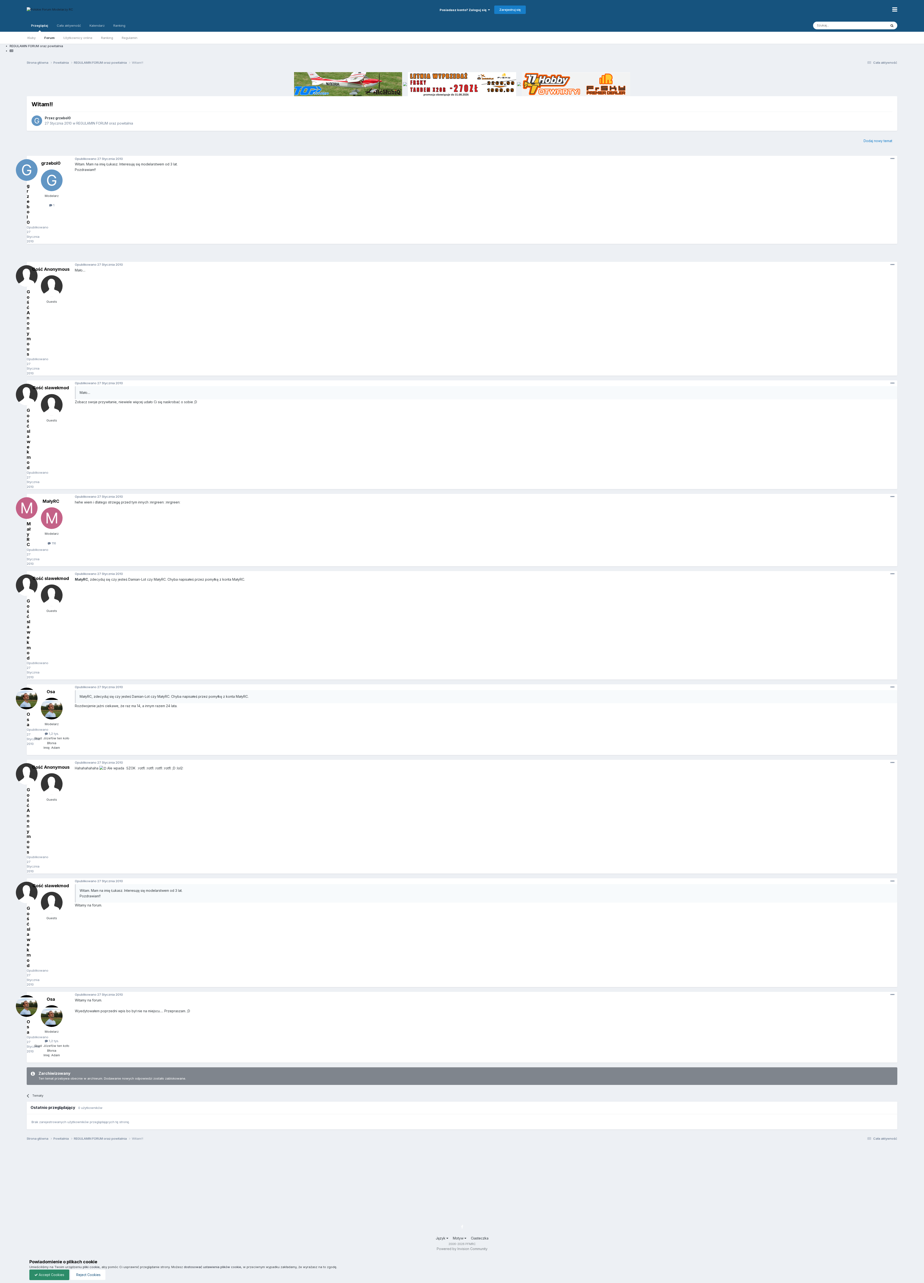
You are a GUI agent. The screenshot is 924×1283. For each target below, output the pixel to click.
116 (53, 543)
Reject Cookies (88, 1275)
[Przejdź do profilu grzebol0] (37, 120)
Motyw (458, 1238)
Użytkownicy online (77, 38)
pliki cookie (91, 1267)
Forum (49, 38)
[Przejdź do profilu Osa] (52, 708)
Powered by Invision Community (462, 1249)
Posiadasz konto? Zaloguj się (464, 10)
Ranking (107, 38)
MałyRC (51, 501)
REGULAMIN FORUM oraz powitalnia (104, 123)
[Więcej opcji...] (892, 159)
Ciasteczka (479, 1238)
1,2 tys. (53, 734)
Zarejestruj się (510, 10)
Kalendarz (97, 25)
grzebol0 (63, 118)
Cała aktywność (69, 25)
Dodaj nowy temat (878, 141)
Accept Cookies (51, 1275)
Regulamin (129, 38)
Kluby (31, 38)
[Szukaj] (892, 25)
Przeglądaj (39, 25)
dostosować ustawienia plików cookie (212, 1267)
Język (441, 1238)
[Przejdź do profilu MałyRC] (52, 518)
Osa (51, 691)
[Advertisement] (462, 255)
